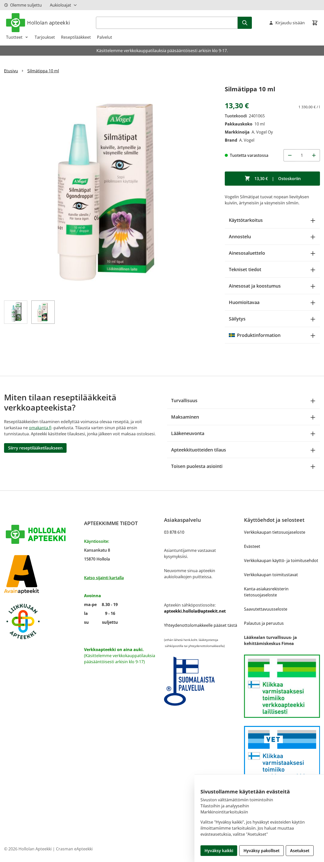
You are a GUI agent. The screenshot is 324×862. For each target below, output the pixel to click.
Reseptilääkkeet (76, 37)
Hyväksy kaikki (219, 850)
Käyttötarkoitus (246, 220)
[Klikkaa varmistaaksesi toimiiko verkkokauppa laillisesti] (282, 686)
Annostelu (240, 236)
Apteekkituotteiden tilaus (198, 450)
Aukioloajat (60, 5)
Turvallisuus (184, 400)
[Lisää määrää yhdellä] (314, 155)
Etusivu (11, 71)
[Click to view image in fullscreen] (109, 189)
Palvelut (104, 37)
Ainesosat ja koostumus (255, 286)
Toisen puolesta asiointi (196, 466)
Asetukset (299, 850)
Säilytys (237, 319)
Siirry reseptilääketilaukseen (35, 448)
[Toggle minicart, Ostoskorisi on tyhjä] (315, 23)
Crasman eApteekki (74, 849)
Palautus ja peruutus (264, 623)
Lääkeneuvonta (187, 433)
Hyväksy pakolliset (261, 850)
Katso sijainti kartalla (104, 577)
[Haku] (245, 23)
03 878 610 (174, 532)
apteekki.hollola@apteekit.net (195, 611)
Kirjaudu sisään (290, 23)
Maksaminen (185, 417)
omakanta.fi (40, 427)
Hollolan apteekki (48, 22)
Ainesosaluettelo (247, 253)
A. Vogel (246, 140)
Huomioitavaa (244, 302)
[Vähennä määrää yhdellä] (290, 155)
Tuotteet (14, 37)
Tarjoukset (45, 37)
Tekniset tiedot (245, 269)
